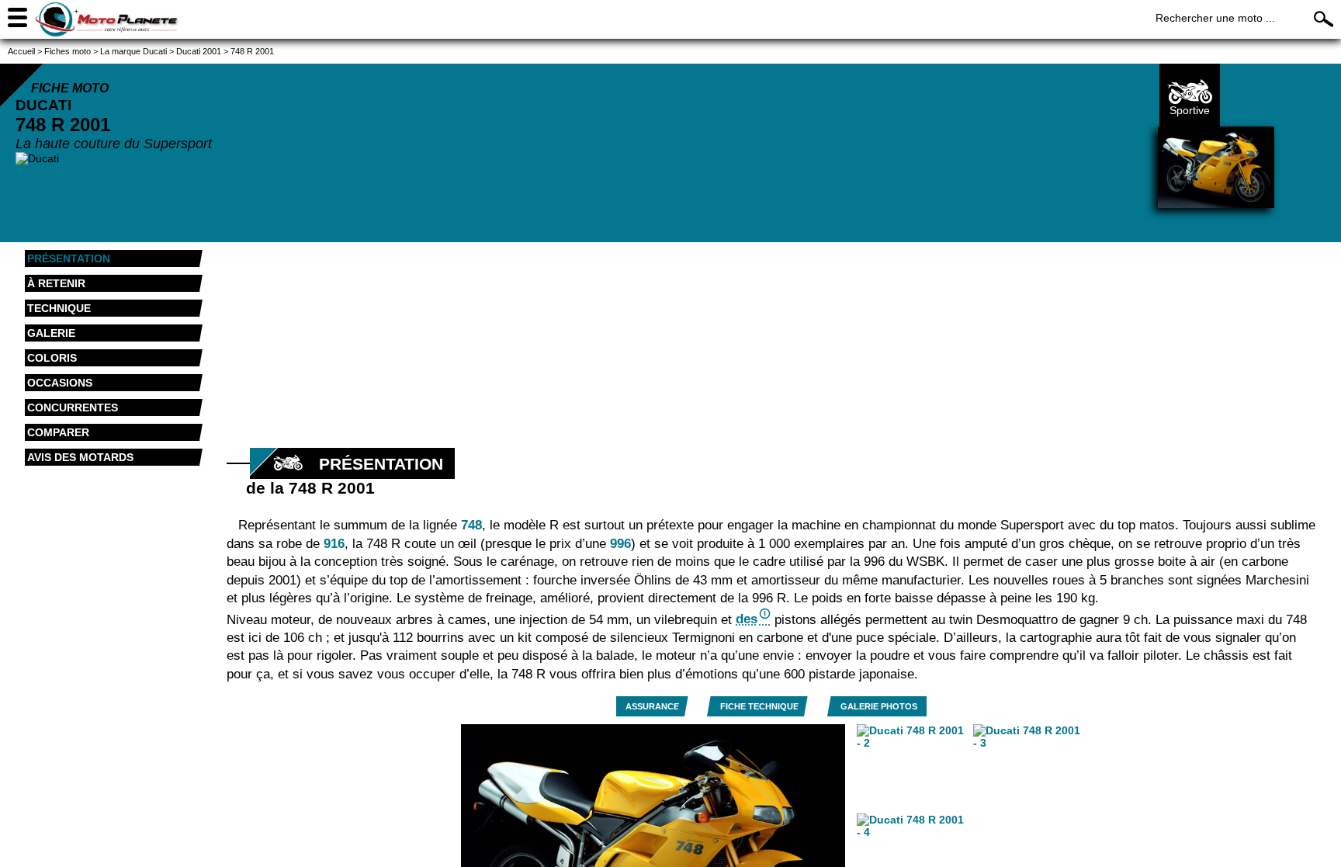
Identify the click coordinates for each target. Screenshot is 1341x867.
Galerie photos (878, 706)
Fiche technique (759, 706)
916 (334, 543)
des (746, 619)
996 (620, 543)
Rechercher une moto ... (1215, 18)
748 (471, 525)
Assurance (652, 706)
